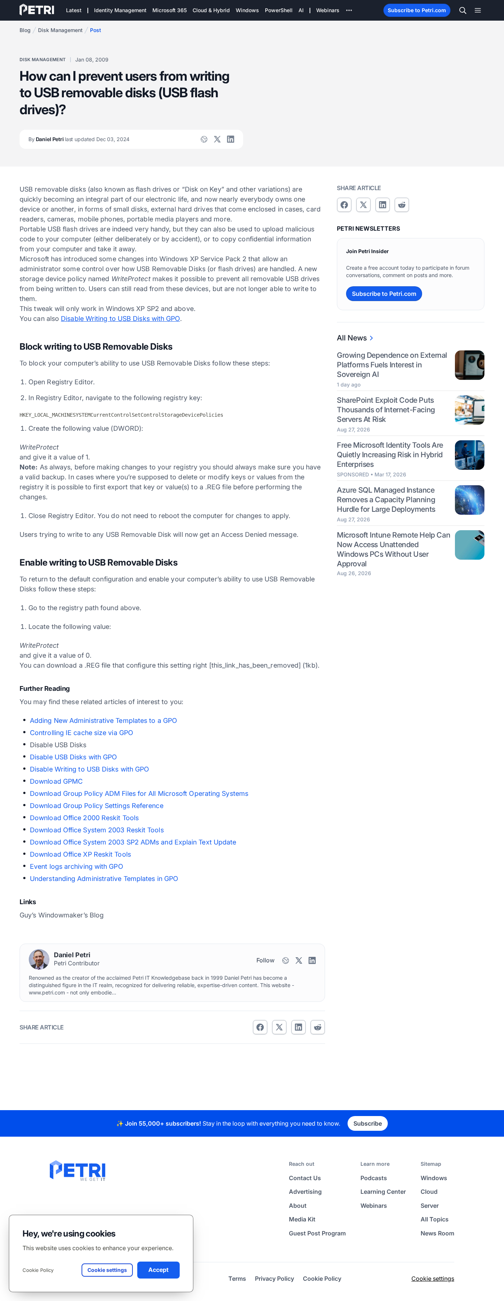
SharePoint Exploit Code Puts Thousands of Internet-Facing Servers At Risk (386, 410)
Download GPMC (56, 781)
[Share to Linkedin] (298, 1027)
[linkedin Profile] (230, 139)
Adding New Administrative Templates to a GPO (103, 720)
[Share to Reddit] (317, 1027)
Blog (25, 30)
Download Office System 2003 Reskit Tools (97, 830)
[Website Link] (204, 139)
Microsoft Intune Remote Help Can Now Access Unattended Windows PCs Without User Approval (393, 549)
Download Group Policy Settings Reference (96, 805)
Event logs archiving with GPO (76, 866)
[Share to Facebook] (260, 1027)
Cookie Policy (38, 1270)
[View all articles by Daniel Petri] (39, 959)
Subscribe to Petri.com (417, 10)
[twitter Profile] (217, 139)
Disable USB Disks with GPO (73, 757)
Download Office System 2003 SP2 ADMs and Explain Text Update (133, 842)
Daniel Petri (79, 139)
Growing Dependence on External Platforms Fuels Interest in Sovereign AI (392, 365)
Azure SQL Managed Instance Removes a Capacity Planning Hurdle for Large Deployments (386, 500)
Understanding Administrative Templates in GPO (104, 878)
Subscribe (367, 1123)
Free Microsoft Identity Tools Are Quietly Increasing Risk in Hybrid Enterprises (390, 455)
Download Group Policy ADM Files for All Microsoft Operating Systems (139, 793)
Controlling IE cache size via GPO (81, 733)
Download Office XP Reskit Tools (80, 854)
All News (352, 337)
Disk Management (60, 30)
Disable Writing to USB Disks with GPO (120, 318)
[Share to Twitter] (279, 1027)
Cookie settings (432, 1278)
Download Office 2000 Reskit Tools (84, 818)
